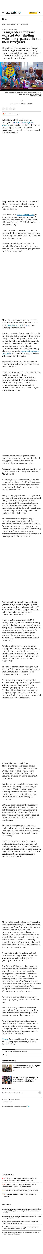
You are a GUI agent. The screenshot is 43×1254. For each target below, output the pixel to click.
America (4, 1093)
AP (21, 101)
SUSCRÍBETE (33, 12)
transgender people (25, 214)
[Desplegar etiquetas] (39, 1092)
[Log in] (39, 12)
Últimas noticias (8, 1174)
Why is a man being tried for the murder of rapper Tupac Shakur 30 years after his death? (19, 1179)
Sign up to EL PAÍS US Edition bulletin (16, 1051)
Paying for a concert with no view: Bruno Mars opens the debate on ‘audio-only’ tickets (21, 1222)
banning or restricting (17, 325)
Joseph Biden (6, 24)
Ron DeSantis (18, 1093)
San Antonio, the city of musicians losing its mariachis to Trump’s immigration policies (19, 1185)
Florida (11, 1093)
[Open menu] (3, 12)
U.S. (4, 19)
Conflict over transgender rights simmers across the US (26, 1067)
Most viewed (6, 1204)
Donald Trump (15, 24)
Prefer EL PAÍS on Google (11, 114)
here (29, 1106)
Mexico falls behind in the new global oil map (22, 1190)
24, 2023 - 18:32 (26, 103)
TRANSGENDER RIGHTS (9, 29)
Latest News (24, 24)
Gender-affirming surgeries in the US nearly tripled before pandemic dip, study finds (25, 1079)
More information (6, 1101)
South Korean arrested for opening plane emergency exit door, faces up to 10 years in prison (21, 1227)
